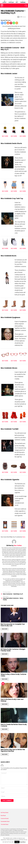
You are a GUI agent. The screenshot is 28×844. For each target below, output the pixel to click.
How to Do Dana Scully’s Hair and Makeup (12, 700)
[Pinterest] (11, 23)
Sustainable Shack (5, 821)
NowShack (3, 815)
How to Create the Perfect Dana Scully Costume (14, 725)
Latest (4, 2)
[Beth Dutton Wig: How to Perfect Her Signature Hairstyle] (14, 740)
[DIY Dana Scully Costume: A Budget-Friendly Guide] (14, 640)
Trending (22, 2)
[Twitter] (5, 23)
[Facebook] (2, 23)
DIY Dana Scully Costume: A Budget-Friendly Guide (13, 650)
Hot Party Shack (4, 812)
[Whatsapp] (14, 23)
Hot (17, 2)
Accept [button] (17, 842)
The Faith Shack (4, 824)
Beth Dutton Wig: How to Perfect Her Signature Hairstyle (13, 750)
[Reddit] (8, 23)
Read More (4, 629)
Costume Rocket (5, 818)
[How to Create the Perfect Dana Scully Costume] (14, 715)
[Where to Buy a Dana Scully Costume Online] (14, 665)
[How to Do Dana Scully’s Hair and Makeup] (14, 690)
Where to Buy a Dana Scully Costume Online (13, 675)
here (23, 537)
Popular (11, 2)
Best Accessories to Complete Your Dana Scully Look (13, 625)
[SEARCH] (26, 5)
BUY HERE (5, 136)
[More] (16, 23)
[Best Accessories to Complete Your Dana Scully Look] (14, 615)
